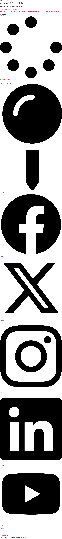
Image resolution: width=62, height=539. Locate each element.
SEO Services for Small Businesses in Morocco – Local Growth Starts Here (29, 11)
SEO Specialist (25, 537)
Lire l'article (2, 15)
